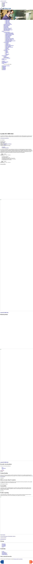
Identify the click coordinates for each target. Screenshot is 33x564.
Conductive (4, 144)
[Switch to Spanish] (3, 5)
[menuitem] (17, 2)
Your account (4, 552)
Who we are (3, 543)
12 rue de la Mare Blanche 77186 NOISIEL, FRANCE (7, 536)
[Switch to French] (3, 4)
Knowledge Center (4, 2)
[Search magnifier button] (31, 562)
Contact (3, 551)
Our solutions (4, 468)
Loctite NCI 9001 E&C (4, 312)
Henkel (4, 142)
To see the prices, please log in (4, 138)
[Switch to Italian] (3, 6)
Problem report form (5, 554)
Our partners (3, 546)
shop (1, 9)
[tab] (17, 147)
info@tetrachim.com (3, 539)
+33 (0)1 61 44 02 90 (3, 537)
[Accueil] (6, 534)
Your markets (4, 544)
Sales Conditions (4, 553)
